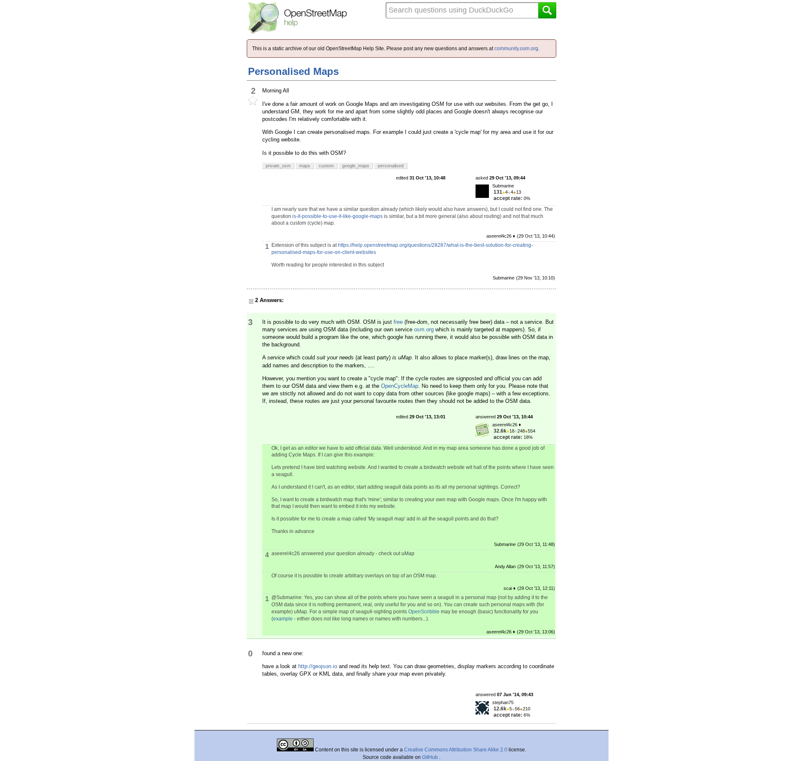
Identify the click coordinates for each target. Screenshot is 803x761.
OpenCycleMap (399, 386)
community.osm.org (516, 48)
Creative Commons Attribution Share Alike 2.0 (455, 750)
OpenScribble (424, 612)
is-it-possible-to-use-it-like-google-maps (337, 216)
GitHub (430, 757)
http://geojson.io (317, 666)
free (398, 322)
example (283, 619)
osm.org (424, 329)
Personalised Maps (293, 71)
